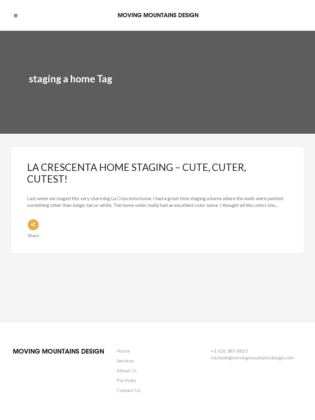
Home (123, 351)
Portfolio (126, 380)
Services (125, 360)
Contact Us (129, 390)
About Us (127, 370)
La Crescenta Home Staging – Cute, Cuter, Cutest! (136, 173)
